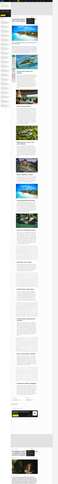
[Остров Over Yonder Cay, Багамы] (13, 56)
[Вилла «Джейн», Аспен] (13, 63)
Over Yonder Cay (19, 75)
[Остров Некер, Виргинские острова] (13, 76)
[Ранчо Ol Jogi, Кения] (13, 58)
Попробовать (29, 455)
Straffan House (19, 291)
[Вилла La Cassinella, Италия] (13, 68)
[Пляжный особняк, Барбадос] (13, 81)
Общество (27, 428)
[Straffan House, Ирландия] (13, 73)
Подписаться (15, 415)
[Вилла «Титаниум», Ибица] (13, 79)
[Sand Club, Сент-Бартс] (13, 71)
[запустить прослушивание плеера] (33, 17)
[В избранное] (23, 428)
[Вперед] (39, 399)
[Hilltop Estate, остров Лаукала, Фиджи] (13, 61)
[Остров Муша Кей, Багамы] (13, 66)
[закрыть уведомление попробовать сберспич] (33, 19)
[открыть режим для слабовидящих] (32, 17)
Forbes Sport (14, 428)
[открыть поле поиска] (51, 1)
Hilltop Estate (29, 147)
